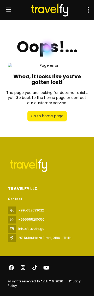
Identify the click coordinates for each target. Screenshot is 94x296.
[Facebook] (11, 267)
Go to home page (47, 116)
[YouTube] (46, 267)
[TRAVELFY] (28, 165)
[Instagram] (23, 267)
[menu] (88, 10)
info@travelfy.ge (31, 228)
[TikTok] (34, 267)
